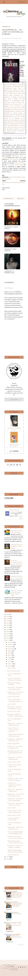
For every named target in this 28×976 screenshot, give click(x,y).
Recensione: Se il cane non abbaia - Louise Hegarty (16, 546)
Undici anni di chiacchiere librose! (16, 936)
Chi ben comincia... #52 (13, 815)
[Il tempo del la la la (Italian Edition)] (14, 442)
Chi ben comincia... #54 (13, 711)
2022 (7, 623)
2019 (7, 629)
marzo (9, 661)
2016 (7, 636)
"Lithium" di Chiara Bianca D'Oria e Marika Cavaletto (15, 851)
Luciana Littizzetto (14, 446)
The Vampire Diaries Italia (15, 164)
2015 (7, 638)
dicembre (10, 642)
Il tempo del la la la (14, 444)
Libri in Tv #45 (11, 808)
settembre (10, 649)
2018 (7, 631)
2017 (7, 634)
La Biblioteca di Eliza (8, 38)
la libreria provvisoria (12, 902)
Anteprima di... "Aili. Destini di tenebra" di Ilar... (14, 747)
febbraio (10, 664)
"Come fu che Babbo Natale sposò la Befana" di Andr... (15, 832)
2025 (7, 616)
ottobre (10, 646)
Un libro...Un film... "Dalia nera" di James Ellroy (14, 811)
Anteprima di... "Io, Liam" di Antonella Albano (14, 758)
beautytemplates (6, 968)
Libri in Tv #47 (11, 668)
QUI (11, 140)
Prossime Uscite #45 (13, 696)
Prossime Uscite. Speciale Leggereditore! (14, 765)
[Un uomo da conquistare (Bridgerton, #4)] (14, 426)
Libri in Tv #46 (11, 704)
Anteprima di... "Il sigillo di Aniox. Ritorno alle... (14, 724)
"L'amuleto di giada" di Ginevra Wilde (13, 819)
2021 (7, 625)
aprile (9, 659)
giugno (9, 655)
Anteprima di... (6, 26)
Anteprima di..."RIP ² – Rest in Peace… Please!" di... (14, 779)
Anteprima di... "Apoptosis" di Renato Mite (14, 790)
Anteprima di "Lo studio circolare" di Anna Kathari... (15, 837)
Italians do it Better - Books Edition (14, 923)
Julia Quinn (14, 429)
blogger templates (14, 969)
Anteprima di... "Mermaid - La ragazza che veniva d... (14, 707)
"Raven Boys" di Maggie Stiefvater (13, 683)
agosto (9, 651)
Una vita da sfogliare (11, 891)
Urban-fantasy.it (19, 163)
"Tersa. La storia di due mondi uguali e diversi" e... (15, 700)
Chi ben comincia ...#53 (13, 762)
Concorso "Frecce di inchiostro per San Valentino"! (13, 729)
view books (21, 518)
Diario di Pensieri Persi (14, 159)
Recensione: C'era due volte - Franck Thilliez (17, 577)
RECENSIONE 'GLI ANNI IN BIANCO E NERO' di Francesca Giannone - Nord (17, 895)
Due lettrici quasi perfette (13, 934)
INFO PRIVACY (8, 288)
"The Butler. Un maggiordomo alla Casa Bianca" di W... (14, 784)
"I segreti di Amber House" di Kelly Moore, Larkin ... (15, 735)
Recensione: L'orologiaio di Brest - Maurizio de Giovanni (17, 562)
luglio (9, 653)
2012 (7, 859)
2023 (7, 621)
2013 (7, 857)
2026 (7, 614)
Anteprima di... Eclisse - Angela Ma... (10, 249)
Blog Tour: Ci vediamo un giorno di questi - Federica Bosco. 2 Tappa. (17, 592)
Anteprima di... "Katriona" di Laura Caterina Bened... (15, 799)
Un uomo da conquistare (14, 428)
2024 (7, 618)
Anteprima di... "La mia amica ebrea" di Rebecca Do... (15, 693)
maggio (10, 657)
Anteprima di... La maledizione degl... (9, 271)
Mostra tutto (21, 944)
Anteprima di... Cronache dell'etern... (11, 227)
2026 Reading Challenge (14, 510)
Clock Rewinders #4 (13, 855)
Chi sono (14, 399)
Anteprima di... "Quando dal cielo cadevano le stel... (15, 688)
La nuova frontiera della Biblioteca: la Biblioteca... (14, 679)
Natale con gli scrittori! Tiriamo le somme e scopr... (15, 842)
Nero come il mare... (17, 913)
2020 (7, 627)
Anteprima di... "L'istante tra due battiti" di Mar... (15, 740)
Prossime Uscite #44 (13, 743)
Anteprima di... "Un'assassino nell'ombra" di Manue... (15, 804)
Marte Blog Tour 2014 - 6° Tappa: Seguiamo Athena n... (14, 752)
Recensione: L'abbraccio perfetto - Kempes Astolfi (15, 715)
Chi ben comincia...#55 (13, 671)
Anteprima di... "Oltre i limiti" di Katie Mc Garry (15, 828)
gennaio (10, 666)
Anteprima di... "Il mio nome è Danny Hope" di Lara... (15, 795)
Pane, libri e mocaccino (12, 912)
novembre (10, 644)
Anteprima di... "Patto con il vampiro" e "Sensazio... (14, 846)
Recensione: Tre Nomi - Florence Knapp (17, 531)
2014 (7, 640)
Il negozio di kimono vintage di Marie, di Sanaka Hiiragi (17, 904)
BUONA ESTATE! (16, 925)
